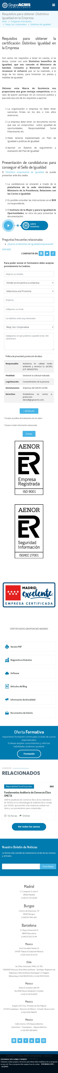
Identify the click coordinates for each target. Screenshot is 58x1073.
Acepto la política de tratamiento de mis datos (24, 418)
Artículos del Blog (19, 686)
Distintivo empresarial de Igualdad (25, 172)
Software (15, 673)
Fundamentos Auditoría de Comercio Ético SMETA (27, 794)
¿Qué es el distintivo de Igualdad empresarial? (30, 244)
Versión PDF (16, 646)
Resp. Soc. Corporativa (16, 24)
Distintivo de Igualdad (40, 24)
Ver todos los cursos (29, 826)
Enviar (29, 433)
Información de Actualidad (23, 699)
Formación (29, 754)
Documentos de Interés (22, 713)
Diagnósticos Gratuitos (21, 660)
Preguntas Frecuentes (21, 21)
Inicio (4, 21)
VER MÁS (6, 249)
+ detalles (29, 411)
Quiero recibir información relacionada (21, 425)
